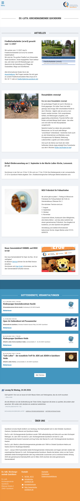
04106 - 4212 (29, 477)
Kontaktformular (30, 484)
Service (15, 262)
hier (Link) (19, 266)
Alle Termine (40, 375)
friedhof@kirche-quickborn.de (27, 79)
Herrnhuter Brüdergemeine (35, 411)
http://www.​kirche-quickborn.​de (30, 488)
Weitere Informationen (52, 411)
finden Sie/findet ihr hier (63, 148)
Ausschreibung (10, 74)
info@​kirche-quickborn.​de (28, 480)
